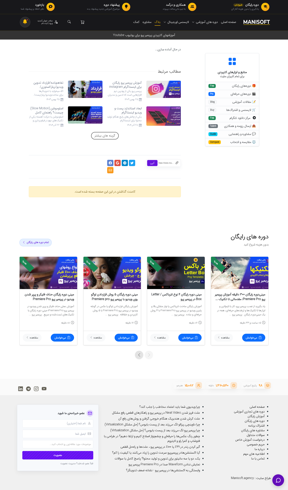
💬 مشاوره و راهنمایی (242, 134)
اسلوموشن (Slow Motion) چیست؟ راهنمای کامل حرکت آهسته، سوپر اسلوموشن (46, 114)
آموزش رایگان (256, 416)
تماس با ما (258, 458)
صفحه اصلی (257, 406)
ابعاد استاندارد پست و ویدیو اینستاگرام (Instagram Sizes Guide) (125, 112)
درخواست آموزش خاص (250, 439)
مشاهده (225, 338)
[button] (47, 22)
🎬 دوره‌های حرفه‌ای (243, 94)
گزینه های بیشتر (105, 135)
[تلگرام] (28, 388)
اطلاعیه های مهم (254, 453)
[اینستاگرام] (36, 388)
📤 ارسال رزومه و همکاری (240, 126)
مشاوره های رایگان (253, 430)
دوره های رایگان (255, 421)
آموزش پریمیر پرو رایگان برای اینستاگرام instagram (125, 85)
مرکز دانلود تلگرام (241, 118)
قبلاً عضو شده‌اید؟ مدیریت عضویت (76, 463)
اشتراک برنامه (256, 425)
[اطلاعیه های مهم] (25, 22)
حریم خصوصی (256, 444)
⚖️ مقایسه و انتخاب (243, 142)
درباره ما (259, 449)
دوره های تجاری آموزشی (249, 411)
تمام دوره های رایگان (38, 242)
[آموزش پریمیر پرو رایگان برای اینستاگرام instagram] (162, 89)
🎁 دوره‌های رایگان (244, 86)
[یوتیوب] (44, 388)
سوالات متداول (256, 435)
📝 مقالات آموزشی (244, 102)
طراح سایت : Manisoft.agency (251, 478)
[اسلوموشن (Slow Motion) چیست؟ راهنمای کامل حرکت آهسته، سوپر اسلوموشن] (83, 114)
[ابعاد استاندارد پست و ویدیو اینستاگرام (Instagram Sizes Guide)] (162, 115)
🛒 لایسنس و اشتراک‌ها (241, 110)
